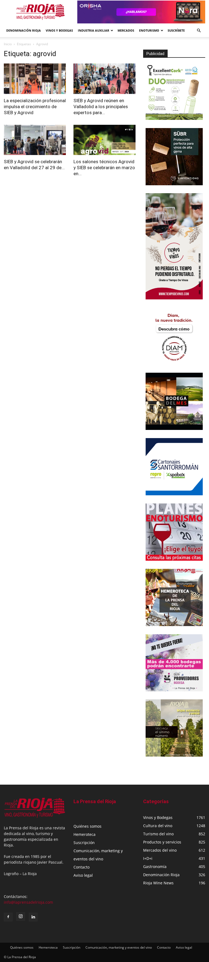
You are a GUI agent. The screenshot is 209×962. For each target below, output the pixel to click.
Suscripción (84, 842)
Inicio (8, 44)
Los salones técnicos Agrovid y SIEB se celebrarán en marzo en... (104, 167)
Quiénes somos (87, 826)
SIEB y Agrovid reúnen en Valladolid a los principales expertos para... (100, 106)
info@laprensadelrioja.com (28, 902)
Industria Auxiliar (93, 30)
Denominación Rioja (23, 30)
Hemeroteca (84, 834)
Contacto (81, 867)
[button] (198, 30)
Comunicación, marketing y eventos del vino (118, 947)
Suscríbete (176, 30)
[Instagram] (20, 916)
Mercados (126, 30)
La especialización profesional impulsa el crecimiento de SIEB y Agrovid (35, 106)
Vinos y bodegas (59, 30)
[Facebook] (8, 917)
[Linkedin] (33, 917)
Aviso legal (83, 875)
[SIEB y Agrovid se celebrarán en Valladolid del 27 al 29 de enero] (35, 140)
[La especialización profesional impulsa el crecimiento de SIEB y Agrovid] (35, 78)
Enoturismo (149, 30)
